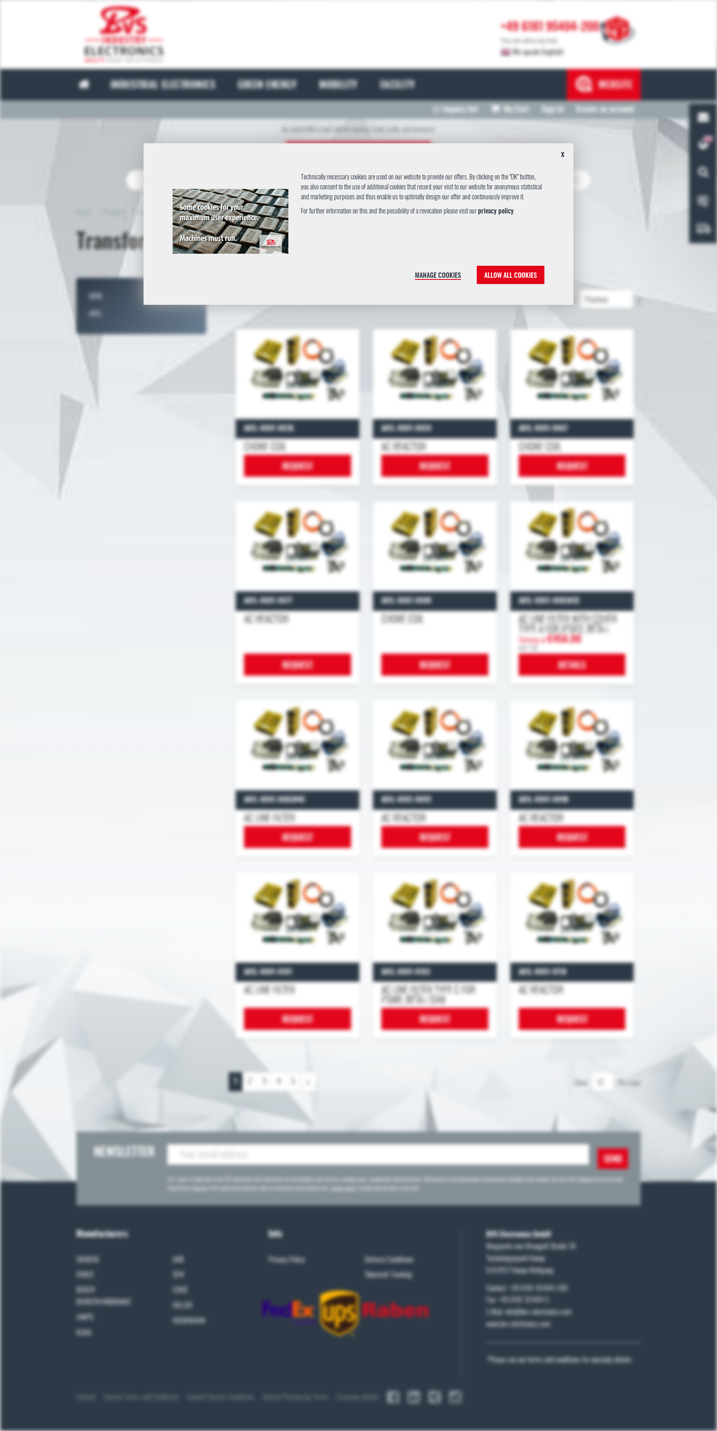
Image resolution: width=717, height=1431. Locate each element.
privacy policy (496, 211)
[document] (358, 227)
